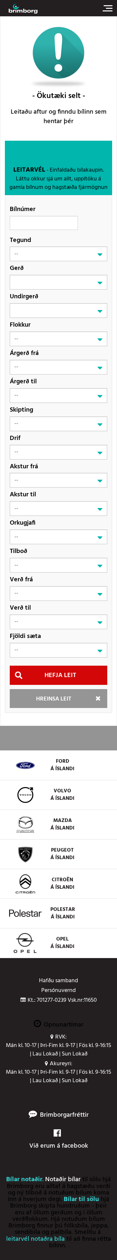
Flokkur (20, 325)
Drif (15, 438)
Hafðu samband (58, 981)
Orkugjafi (22, 523)
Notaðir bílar (63, 1179)
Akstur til (23, 494)
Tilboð (18, 551)
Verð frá (21, 579)
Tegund (20, 240)
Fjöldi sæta (25, 636)
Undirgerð (24, 296)
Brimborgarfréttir (64, 1115)
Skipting (21, 410)
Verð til (20, 608)
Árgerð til (23, 381)
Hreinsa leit (53, 699)
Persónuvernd (58, 990)
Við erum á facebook (58, 1146)
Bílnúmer (22, 209)
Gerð (17, 268)
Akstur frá (24, 466)
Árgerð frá (24, 353)
